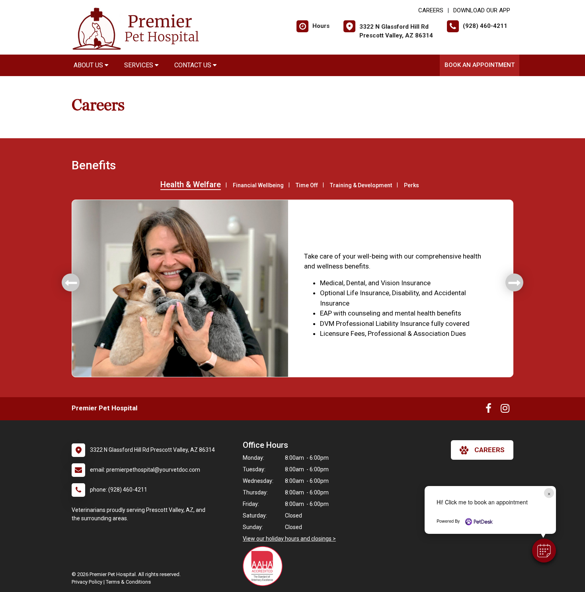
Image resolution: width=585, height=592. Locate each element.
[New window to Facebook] (488, 410)
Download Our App (481, 10)
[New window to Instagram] (505, 410)
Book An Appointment (480, 65)
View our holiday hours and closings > (289, 538)
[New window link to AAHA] (265, 566)
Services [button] (139, 65)
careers (489, 450)
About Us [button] (89, 65)
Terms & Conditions (128, 582)
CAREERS (430, 10)
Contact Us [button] (193, 65)
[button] (544, 551)
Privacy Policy (87, 582)
